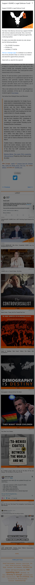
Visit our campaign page (9, 52)
